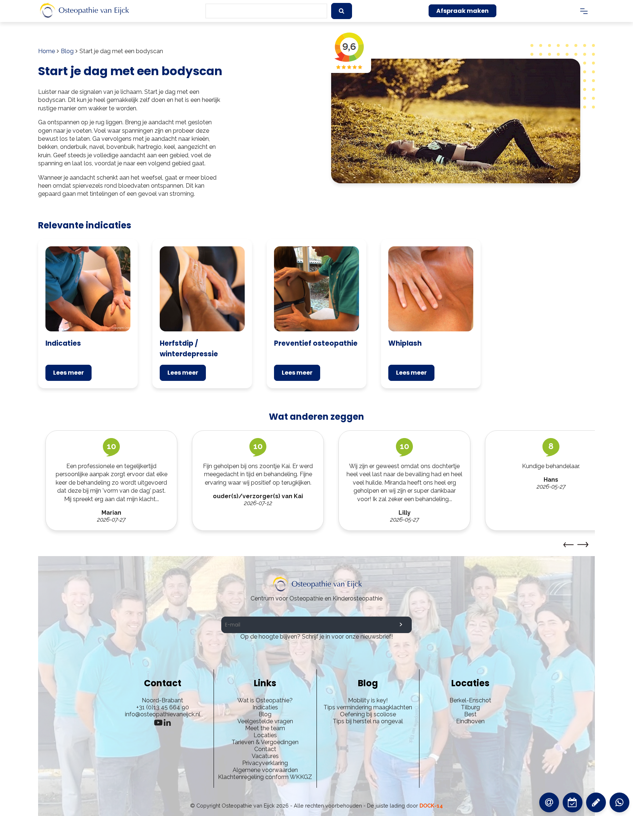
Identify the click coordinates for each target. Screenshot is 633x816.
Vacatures (265, 756)
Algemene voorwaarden (265, 770)
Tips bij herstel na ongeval (368, 721)
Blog (67, 51)
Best (470, 714)
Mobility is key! (368, 700)
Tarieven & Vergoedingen (265, 742)
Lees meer (68, 372)
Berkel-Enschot (470, 700)
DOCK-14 (431, 805)
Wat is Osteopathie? (265, 700)
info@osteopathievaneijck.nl (162, 714)
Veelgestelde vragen (265, 721)
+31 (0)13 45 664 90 (162, 707)
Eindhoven (470, 721)
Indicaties (265, 707)
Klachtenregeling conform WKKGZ (265, 776)
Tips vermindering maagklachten (367, 707)
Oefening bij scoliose (368, 714)
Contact (265, 749)
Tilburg (470, 707)
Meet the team (265, 728)
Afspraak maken (462, 11)
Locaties (265, 735)
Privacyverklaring (265, 763)
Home (46, 51)
